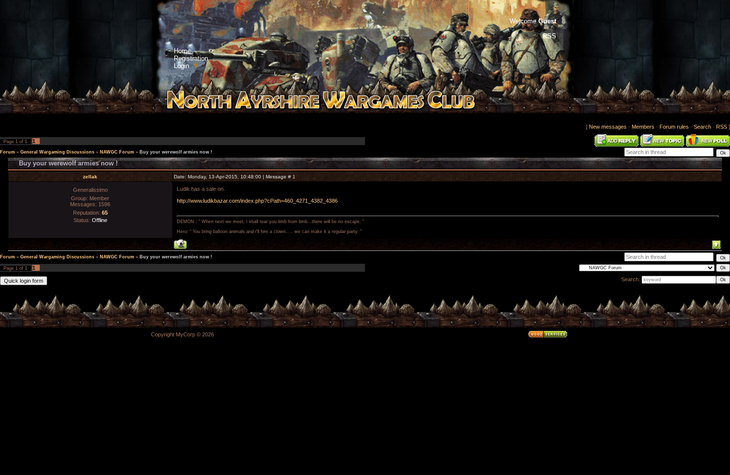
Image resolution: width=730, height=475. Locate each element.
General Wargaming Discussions (57, 152)
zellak (90, 176)
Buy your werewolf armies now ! (176, 152)
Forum (7, 152)
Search (702, 127)
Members (643, 127)
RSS (721, 127)
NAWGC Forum (117, 152)
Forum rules (674, 127)
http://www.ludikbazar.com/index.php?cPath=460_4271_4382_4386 (257, 201)
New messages (608, 127)
